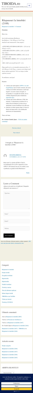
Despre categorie (6, 346)
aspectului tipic (10, 97)
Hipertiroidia (5, 281)
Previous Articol (16, 128)
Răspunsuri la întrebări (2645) (9, 357)
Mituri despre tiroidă (7, 293)
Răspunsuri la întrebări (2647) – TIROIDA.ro (13, 328)
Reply (27, 173)
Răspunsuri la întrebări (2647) (15, 322)
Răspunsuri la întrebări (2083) (14, 317)
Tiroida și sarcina (6, 287)
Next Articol (16, 133)
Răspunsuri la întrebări (8, 269)
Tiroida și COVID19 (7, 302)
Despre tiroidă (5, 272)
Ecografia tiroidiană (7, 275)
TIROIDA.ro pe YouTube (8, 296)
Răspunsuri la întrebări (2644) (21, 325)
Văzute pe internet (6, 299)
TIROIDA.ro (11, 3)
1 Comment (18, 26)
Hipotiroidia (5, 278)
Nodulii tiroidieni (6, 284)
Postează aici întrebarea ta (14, 319)
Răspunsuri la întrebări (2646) (9, 331)
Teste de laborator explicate (9, 290)
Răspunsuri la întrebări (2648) (9, 349)
